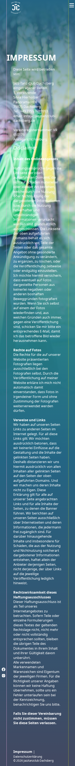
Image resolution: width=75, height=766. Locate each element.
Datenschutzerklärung (27, 757)
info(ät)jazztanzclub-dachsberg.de (34, 118)
